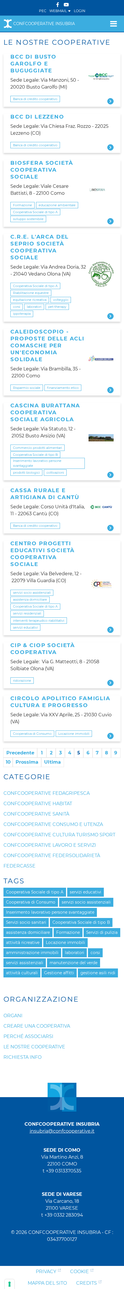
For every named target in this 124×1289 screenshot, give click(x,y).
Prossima (27, 762)
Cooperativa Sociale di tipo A (35, 212)
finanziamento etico (63, 388)
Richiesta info (22, 1057)
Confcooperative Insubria (44, 23)
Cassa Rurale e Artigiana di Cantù (44, 494)
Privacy (46, 1271)
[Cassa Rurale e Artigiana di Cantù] (101, 507)
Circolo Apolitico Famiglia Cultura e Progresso (60, 702)
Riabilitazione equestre (31, 293)
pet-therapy (57, 307)
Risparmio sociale (26, 388)
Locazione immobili (73, 734)
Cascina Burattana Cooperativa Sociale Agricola (45, 412)
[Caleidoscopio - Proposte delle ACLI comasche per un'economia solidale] (101, 359)
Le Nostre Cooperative (34, 1047)
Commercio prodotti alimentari (37, 448)
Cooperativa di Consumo (32, 734)
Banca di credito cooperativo (35, 99)
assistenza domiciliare (30, 599)
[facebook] (57, 5)
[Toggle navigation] (113, 23)
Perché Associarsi (28, 1036)
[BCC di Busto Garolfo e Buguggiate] (101, 77)
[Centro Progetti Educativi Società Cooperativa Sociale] (101, 584)
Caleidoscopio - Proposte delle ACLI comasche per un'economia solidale (47, 345)
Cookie (79, 1271)
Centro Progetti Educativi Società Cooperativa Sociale (42, 553)
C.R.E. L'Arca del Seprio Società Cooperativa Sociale (39, 247)
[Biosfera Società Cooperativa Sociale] (101, 190)
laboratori (34, 307)
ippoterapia (22, 314)
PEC (42, 11)
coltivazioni (55, 473)
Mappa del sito (47, 1283)
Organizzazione (41, 999)
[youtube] (66, 5)
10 (8, 762)
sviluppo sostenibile (28, 219)
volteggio (60, 300)
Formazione (22, 205)
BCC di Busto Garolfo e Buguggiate (33, 63)
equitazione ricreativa (29, 300)
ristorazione (22, 681)
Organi (12, 1015)
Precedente (20, 753)
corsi (16, 307)
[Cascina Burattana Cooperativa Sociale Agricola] (101, 437)
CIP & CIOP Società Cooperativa (42, 648)
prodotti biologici (26, 473)
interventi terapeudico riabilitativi (38, 621)
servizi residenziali (27, 613)
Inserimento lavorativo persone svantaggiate (37, 463)
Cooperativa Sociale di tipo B (35, 455)
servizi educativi (25, 627)
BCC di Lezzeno (37, 116)
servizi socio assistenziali (32, 593)
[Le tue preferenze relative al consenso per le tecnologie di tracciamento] (9, 1284)
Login (79, 11)
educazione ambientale (57, 205)
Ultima (52, 762)
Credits (86, 1283)
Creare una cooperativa (36, 1026)
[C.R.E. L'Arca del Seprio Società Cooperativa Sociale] (101, 274)
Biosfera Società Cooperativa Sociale (41, 170)
